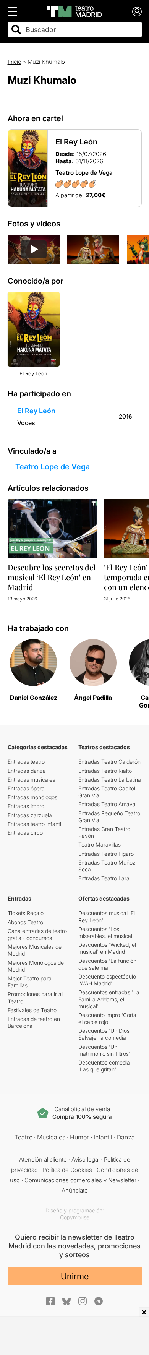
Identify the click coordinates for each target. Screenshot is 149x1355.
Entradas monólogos (32, 797)
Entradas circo (25, 832)
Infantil (103, 1137)
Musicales (51, 1137)
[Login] (137, 11)
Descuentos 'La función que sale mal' (107, 964)
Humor (79, 1137)
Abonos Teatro (25, 922)
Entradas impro (26, 806)
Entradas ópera (26, 788)
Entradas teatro (26, 761)
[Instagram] (82, 1301)
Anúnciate (75, 1190)
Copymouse (74, 1217)
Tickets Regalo (26, 913)
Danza (126, 1137)
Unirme (75, 1276)
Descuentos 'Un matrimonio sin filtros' (104, 1050)
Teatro (23, 1137)
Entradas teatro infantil (35, 824)
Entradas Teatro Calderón (109, 761)
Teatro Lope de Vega (52, 466)
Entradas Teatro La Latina (109, 779)
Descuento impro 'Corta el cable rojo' (107, 1018)
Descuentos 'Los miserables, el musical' (106, 932)
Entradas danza (27, 771)
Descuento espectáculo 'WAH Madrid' (107, 980)
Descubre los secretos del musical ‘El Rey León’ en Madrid (52, 577)
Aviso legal (85, 1159)
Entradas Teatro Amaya (107, 804)
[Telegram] (98, 1301)
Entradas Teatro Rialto (105, 771)
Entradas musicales (31, 779)
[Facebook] (50, 1301)
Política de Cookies (67, 1169)
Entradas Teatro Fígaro (106, 853)
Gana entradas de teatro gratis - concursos (37, 934)
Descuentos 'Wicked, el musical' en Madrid (107, 948)
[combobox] (81, 29)
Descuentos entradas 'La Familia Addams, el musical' (108, 999)
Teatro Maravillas (99, 844)
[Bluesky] (66, 1301)
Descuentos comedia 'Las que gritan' (104, 1066)
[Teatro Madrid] (74, 11)
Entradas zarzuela (30, 815)
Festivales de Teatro (32, 1010)
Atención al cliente (43, 1159)
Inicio (14, 61)
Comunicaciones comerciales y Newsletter (80, 1180)
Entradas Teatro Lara (104, 878)
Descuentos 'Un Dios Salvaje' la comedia (104, 1034)
